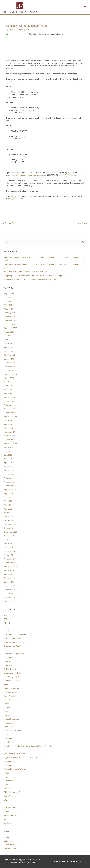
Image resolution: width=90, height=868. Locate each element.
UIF (5, 804)
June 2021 (8, 501)
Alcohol (7, 623)
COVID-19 (8, 661)
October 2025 (9, 324)
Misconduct (8, 765)
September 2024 (10, 374)
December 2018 (10, 586)
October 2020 (9, 528)
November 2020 (10, 524)
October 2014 (9, 593)
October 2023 (9, 413)
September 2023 (10, 417)
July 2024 (7, 382)
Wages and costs (10, 815)
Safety (6, 784)
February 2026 (9, 313)
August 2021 (9, 494)
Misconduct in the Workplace (15, 769)
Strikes (6, 800)
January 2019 (9, 582)
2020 (6, 615)
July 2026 (7, 297)
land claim (8, 738)
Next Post (82, 223)
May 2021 (8, 505)
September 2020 (10, 532)
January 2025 (9, 359)
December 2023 (10, 405)
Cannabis (7, 627)
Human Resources (11, 719)
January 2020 (9, 555)
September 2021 (10, 490)
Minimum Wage (10, 761)
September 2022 (10, 443)
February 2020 (9, 551)
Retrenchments (10, 781)
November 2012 (10, 597)
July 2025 (7, 336)
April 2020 (8, 543)
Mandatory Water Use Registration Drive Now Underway (25, 272)
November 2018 (10, 590)
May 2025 (8, 343)
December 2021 (10, 478)
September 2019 (10, 566)
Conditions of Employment (14, 654)
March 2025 (8, 351)
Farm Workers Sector (12, 700)
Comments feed (10, 845)
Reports (7, 777)
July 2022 (7, 451)
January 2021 (9, 520)
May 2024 (8, 390)
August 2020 (9, 536)
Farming (7, 704)
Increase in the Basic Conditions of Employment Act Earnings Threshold (31, 279)
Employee (8, 684)
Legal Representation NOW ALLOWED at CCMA (23, 758)
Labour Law (8, 727)
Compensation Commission (14, 642)
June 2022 (8, 455)
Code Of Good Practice (13, 638)
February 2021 (9, 517)
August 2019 (9, 570)
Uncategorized (9, 807)
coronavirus (8, 658)
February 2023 (9, 432)
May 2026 (8, 305)
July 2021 (7, 497)
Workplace (8, 823)
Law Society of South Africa (14, 754)
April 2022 (8, 463)
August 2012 (9, 601)
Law (5, 750)
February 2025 (9, 355)
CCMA (6, 631)
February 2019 (9, 578)
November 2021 (10, 482)
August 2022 (9, 447)
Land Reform (9, 742)
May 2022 (8, 459)
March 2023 (8, 428)
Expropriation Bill (10, 692)
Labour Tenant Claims (12, 731)
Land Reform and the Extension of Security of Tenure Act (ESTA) (28, 746)
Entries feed (8, 841)
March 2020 (8, 547)
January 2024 (9, 401)
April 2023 (8, 424)
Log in (6, 837)
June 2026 (8, 301)
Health (6, 711)
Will (5, 819)
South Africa (8, 796)
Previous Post (9, 223)
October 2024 (9, 370)
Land (6, 734)
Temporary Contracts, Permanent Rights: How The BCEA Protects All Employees (35, 276)
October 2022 (9, 440)
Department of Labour (12, 673)
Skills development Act (12, 792)
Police (6, 773)
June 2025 (8, 340)
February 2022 (9, 470)
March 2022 (8, 467)
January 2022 (9, 474)
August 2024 (9, 378)
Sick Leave (8, 788)
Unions (6, 811)
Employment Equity (11, 688)
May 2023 (8, 420)
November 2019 (10, 559)
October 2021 (9, 486)
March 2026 (8, 309)
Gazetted (7, 708)
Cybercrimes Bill (10, 669)
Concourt (7, 650)
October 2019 (9, 563)
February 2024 (9, 397)
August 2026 (9, 294)
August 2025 (9, 332)
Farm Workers (9, 696)
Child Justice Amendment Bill (15, 634)
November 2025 (10, 320)
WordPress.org (10, 848)
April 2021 (8, 509)
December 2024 (10, 363)
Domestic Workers (11, 681)
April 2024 (8, 393)
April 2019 (8, 574)
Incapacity (8, 723)
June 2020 (8, 540)
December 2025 (10, 317)
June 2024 (8, 386)
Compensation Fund (12, 646)
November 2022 (10, 436)
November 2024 (10, 367)
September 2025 (10, 328)
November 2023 (10, 409)
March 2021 (8, 513)
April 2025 (8, 347)
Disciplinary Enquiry (11, 677)
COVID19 (8, 665)
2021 (6, 619)
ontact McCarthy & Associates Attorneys (28, 175)
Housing (7, 715)
